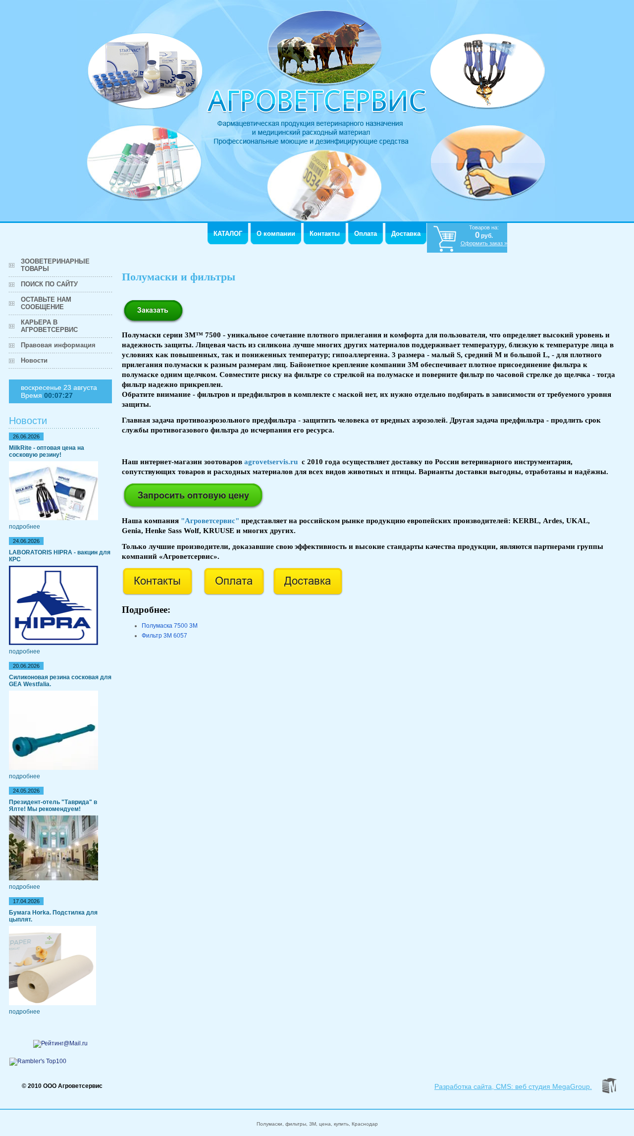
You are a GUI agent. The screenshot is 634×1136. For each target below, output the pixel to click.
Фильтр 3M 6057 (164, 635)
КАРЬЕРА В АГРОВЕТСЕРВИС (49, 326)
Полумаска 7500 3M (170, 625)
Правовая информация (58, 345)
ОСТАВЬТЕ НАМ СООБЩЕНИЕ (46, 303)
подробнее (24, 526)
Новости (34, 360)
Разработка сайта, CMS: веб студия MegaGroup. (513, 1086)
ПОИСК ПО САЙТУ (49, 284)
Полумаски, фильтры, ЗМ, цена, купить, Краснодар (317, 1124)
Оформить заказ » (484, 243)
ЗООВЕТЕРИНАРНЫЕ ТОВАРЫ (55, 265)
